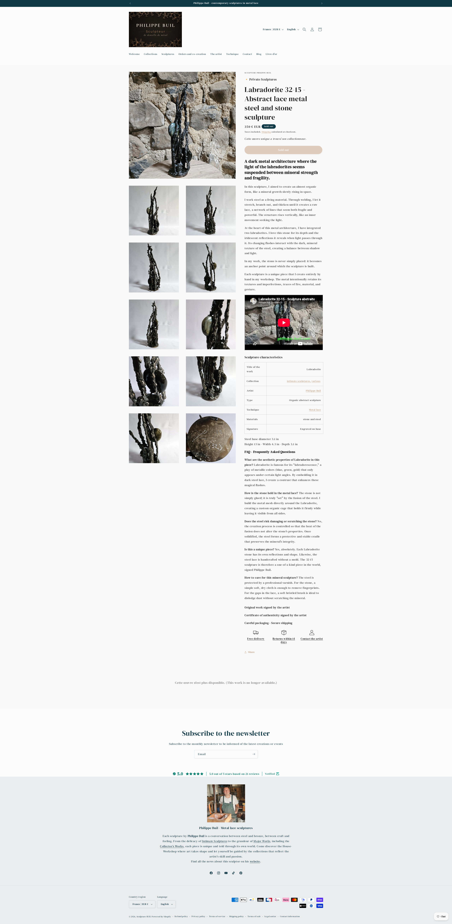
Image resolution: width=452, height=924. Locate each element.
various (315, 381)
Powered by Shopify (161, 916)
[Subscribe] (254, 754)
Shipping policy (236, 916)
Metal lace (315, 409)
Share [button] (251, 652)
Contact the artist (312, 639)
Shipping (266, 131)
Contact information (290, 916)
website (255, 861)
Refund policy (181, 916)
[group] (284, 170)
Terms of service (217, 916)
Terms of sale (254, 916)
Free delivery (255, 639)
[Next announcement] (322, 3)
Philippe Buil (313, 390)
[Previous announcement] (130, 3)
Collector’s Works (171, 846)
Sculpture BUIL (144, 916)
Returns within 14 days (284, 640)
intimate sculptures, (299, 381)
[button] (304, 29)
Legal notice (270, 916)
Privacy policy (198, 916)
